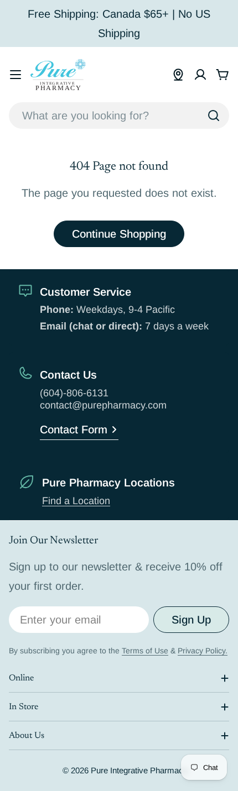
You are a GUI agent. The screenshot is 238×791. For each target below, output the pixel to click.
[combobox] (119, 115)
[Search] (213, 115)
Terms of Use (145, 650)
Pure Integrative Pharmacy (139, 770)
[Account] (200, 74)
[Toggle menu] (15, 74)
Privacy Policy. (202, 650)
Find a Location (76, 500)
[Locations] (178, 74)
